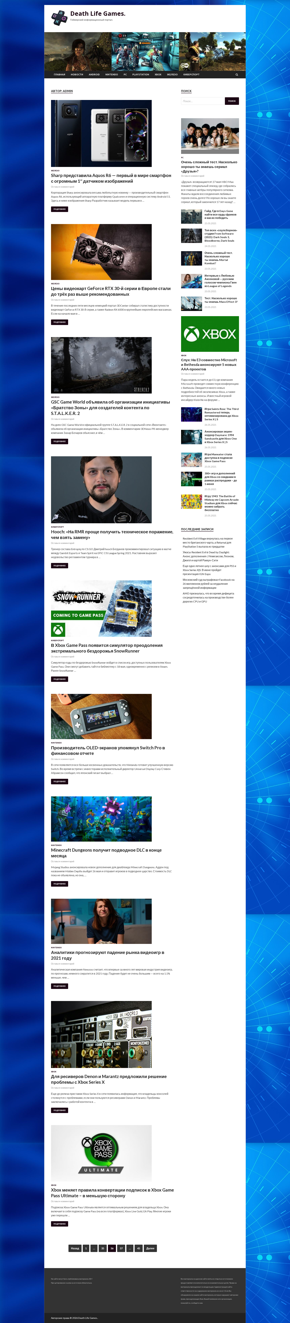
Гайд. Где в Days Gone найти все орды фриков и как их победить (220, 214)
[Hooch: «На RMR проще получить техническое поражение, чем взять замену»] (112, 491)
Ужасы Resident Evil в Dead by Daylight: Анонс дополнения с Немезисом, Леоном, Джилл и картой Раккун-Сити (208, 556)
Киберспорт (191, 74)
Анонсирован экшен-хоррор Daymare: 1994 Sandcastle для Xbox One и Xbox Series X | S (221, 436)
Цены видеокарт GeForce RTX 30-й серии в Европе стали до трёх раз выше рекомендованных (111, 291)
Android (94, 74)
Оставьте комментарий (62, 186)
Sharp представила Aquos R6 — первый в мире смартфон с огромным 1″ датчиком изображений (111, 178)
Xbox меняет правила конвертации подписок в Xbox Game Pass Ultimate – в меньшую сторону (112, 1192)
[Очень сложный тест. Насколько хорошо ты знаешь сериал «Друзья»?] (210, 154)
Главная (59, 74)
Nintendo (111, 74)
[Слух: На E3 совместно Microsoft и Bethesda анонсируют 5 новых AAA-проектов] (210, 352)
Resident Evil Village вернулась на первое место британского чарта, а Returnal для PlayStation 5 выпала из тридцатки (208, 542)
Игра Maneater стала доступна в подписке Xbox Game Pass (219, 458)
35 (102, 1248)
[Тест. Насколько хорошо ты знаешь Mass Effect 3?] (191, 309)
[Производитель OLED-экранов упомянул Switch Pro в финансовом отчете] (112, 718)
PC (125, 74)
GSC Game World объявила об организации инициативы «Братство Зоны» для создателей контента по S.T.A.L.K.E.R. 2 (110, 407)
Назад (75, 1248)
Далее (150, 1248)
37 (121, 1248)
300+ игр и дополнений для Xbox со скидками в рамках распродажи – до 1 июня (221, 478)
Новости (77, 74)
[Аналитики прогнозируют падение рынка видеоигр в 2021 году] (112, 923)
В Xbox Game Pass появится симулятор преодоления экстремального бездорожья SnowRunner (107, 648)
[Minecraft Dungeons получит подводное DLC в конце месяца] (112, 820)
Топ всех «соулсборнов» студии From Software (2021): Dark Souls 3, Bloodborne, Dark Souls (221, 235)
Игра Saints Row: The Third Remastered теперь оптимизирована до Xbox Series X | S (222, 414)
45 (138, 1248)
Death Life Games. (98, 13)
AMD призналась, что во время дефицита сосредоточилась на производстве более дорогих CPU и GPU (208, 597)
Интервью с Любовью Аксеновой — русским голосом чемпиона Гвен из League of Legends (221, 281)
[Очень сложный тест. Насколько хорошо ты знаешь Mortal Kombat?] (191, 264)
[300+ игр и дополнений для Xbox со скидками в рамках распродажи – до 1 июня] (191, 485)
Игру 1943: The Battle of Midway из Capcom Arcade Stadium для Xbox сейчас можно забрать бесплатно (222, 503)
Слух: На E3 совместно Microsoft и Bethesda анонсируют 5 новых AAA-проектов (209, 364)
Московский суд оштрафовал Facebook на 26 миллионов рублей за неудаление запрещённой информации (208, 583)
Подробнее (60, 209)
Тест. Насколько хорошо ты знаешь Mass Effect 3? (221, 300)
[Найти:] (210, 101)
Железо (172, 74)
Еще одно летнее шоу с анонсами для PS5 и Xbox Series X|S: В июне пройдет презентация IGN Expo (209, 570)
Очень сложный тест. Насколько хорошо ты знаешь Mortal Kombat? (219, 258)
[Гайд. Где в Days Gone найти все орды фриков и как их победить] (191, 222)
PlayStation (140, 74)
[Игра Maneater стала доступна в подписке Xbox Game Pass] (191, 466)
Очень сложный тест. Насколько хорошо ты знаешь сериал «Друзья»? (209, 166)
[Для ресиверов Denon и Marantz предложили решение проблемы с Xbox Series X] (112, 1036)
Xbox (158, 74)
